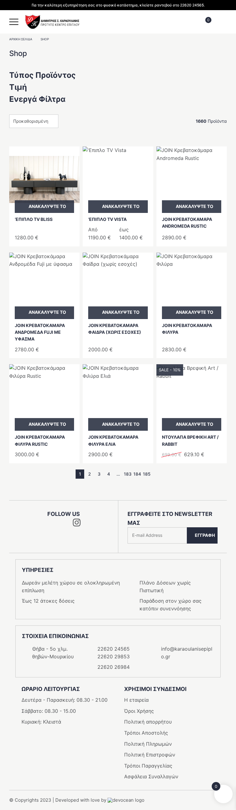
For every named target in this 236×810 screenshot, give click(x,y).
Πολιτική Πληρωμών (148, 744)
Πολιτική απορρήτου (148, 722)
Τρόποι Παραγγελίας (148, 766)
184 (137, 474)
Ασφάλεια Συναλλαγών (151, 776)
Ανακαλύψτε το (121, 206)
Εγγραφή (205, 535)
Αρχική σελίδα (20, 39)
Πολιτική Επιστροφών (149, 755)
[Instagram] (77, 524)
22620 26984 (113, 667)
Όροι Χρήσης (139, 711)
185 (147, 474)
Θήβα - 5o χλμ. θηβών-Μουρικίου (53, 653)
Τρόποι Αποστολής (146, 733)
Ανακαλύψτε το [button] (47, 206)
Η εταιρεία (136, 700)
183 (128, 474)
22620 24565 (113, 649)
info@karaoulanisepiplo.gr (186, 653)
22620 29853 (113, 656)
